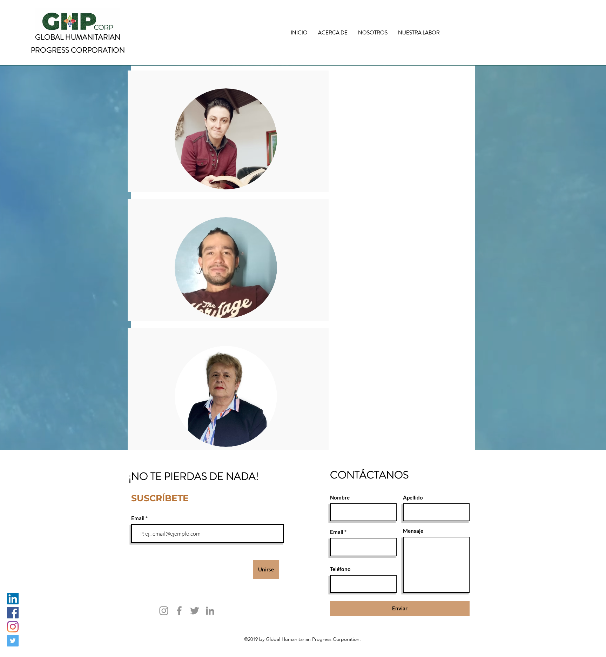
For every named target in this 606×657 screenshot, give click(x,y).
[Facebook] (179, 611)
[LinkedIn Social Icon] (13, 598)
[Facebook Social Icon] (13, 612)
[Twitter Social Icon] (13, 640)
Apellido (413, 497)
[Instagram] (13, 626)
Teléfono (340, 569)
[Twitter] (195, 611)
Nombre (340, 497)
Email (138, 518)
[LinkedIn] (210, 611)
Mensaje (413, 531)
